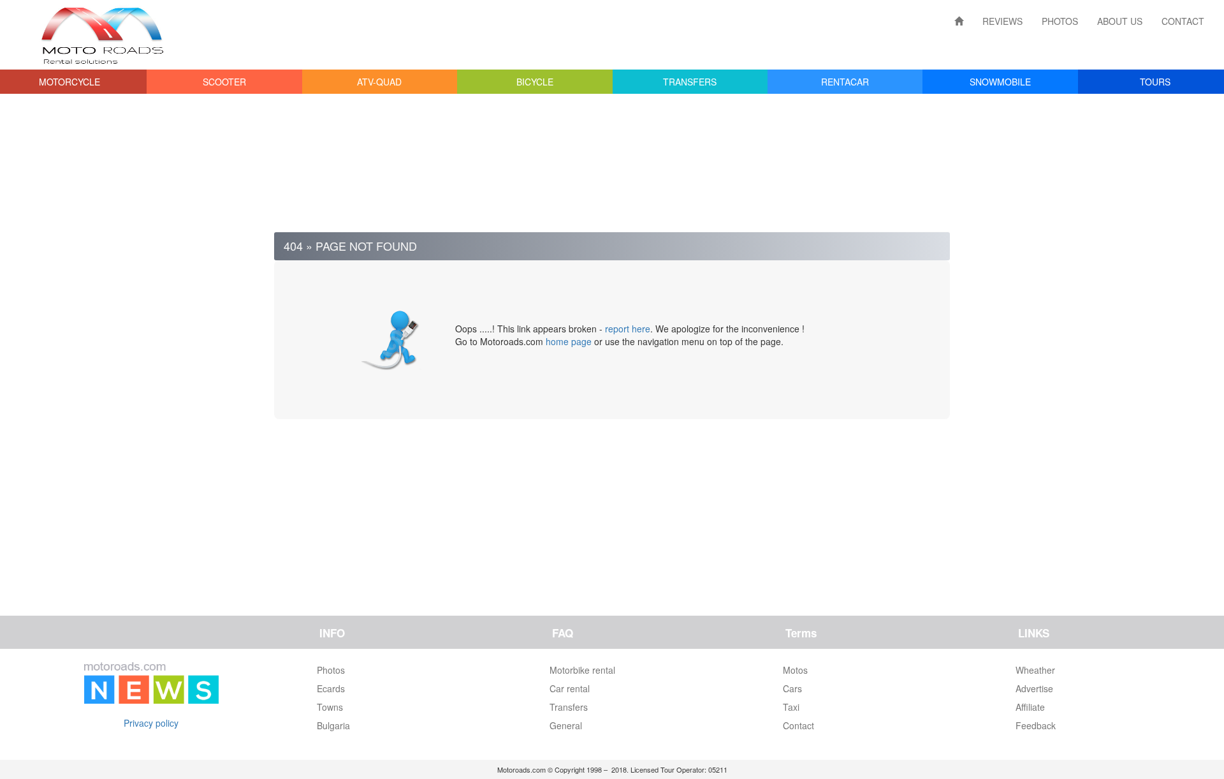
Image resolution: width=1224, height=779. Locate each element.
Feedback (1036, 725)
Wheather (1035, 670)
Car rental (570, 688)
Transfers (569, 707)
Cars (792, 688)
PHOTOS (1060, 21)
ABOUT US (1119, 21)
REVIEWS (1002, 21)
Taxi (791, 707)
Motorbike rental (582, 670)
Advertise (1034, 688)
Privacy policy (151, 722)
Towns (330, 707)
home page (569, 341)
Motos (795, 670)
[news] (151, 680)
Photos (331, 670)
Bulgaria (333, 725)
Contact (798, 725)
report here (627, 328)
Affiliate (1030, 707)
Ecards (331, 688)
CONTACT (1183, 21)
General (566, 725)
